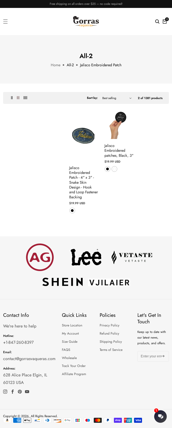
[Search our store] (157, 21)
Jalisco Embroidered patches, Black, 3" (118, 150)
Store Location (72, 325)
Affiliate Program (74, 374)
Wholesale (69, 357)
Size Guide (69, 341)
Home (55, 65)
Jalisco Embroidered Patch (100, 65)
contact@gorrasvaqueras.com (29, 359)
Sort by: (92, 98)
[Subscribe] (163, 356)
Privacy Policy (109, 325)
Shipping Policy (111, 341)
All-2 (70, 65)
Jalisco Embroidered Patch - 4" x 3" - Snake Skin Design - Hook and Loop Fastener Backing (83, 183)
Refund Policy (109, 333)
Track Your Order (74, 365)
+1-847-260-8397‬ (18, 342)
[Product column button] (11, 97)
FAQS (66, 349)
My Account (70, 333)
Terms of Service (111, 349)
